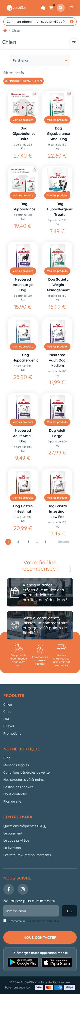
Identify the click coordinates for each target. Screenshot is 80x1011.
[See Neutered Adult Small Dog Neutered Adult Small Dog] (23, 408)
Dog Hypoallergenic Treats (60, 209)
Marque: (25, 81)
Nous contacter (15, 794)
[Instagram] (23, 889)
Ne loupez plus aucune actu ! (30, 900)
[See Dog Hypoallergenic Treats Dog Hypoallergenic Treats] (57, 181)
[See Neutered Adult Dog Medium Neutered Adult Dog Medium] (57, 332)
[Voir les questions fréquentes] (72, 21)
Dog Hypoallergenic (25, 357)
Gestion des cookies (18, 787)
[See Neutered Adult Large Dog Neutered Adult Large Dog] (23, 257)
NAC (6, 719)
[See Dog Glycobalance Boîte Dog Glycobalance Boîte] (23, 106)
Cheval (8, 726)
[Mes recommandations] (43, 8)
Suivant (63, 542)
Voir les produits (23, 119)
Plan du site (12, 801)
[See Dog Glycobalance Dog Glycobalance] (23, 181)
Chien (7, 704)
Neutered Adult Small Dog (22, 435)
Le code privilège (16, 840)
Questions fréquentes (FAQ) (24, 826)
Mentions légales (16, 765)
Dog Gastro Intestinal (23, 509)
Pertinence (20, 60)
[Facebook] (8, 889)
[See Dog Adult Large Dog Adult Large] (57, 408)
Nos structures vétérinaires (23, 779)
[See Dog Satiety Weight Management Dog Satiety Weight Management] (57, 257)
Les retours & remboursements (27, 855)
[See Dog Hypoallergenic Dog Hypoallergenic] (23, 332)
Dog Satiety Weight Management (58, 284)
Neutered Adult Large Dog (23, 284)
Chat (7, 711)
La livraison (12, 848)
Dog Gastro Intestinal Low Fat (57, 511)
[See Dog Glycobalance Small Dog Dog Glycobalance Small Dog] (57, 106)
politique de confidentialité (42, 921)
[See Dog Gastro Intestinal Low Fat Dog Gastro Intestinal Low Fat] (57, 484)
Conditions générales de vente (26, 772)
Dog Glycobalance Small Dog (58, 133)
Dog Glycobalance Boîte (23, 133)
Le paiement (12, 833)
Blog (6, 758)
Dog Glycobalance (23, 206)
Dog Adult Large (57, 433)
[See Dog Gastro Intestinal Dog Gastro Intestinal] (23, 484)
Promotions (12, 733)
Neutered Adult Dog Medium (57, 360)
